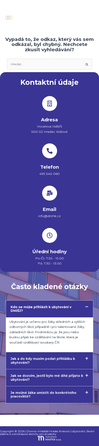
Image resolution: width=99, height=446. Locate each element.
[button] (88, 17)
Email (49, 209)
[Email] (49, 193)
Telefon (49, 167)
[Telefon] (49, 150)
